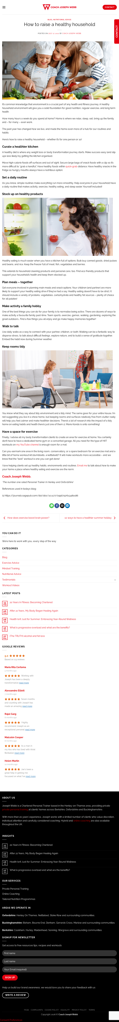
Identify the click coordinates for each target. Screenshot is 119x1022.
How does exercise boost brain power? (28, 518)
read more (24, 683)
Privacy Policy (79, 1010)
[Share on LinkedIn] (67, 505)
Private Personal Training (15, 888)
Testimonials (8, 579)
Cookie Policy (52, 1010)
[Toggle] (115, 579)
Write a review (15, 995)
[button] (4, 7)
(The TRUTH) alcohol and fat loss (27, 636)
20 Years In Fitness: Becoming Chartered (31, 602)
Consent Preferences (11, 1020)
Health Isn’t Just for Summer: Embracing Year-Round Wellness (43, 619)
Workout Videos (10, 585)
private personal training (15, 809)
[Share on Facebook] (56, 505)
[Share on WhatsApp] (51, 505)
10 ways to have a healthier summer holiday (88, 518)
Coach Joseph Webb (71, 33)
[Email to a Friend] (62, 505)
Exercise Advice (10, 562)
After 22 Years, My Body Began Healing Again (34, 610)
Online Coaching (11, 893)
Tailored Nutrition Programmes (18, 899)
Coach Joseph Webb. (16, 476)
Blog (50, 20)
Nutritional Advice (62, 20)
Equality (65, 1010)
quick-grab (71, 166)
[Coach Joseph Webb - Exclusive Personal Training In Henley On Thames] (60, 7)
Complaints (37, 1010)
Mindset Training (11, 568)
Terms (92, 1010)
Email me (82, 465)
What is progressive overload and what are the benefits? (40, 627)
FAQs (26, 1010)
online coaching (81, 820)
